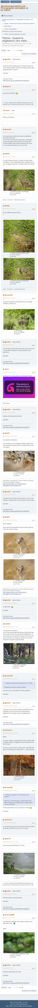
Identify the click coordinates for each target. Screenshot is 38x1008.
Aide (11, 1002)
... (15, 50)
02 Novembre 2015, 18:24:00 (10, 603)
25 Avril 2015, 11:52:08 (9, 208)
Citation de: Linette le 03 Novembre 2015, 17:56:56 (19, 683)
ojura (7, 369)
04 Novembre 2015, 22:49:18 (10, 678)
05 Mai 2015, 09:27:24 (8, 345)
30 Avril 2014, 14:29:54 (8, 113)
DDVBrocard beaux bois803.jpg (19, 281)
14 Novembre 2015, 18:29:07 (11, 733)
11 (16, 50)
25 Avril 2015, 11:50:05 (9, 156)
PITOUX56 (13, 31)
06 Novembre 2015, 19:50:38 (10, 705)
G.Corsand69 (9, 915)
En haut (4, 987)
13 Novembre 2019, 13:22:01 (10, 894)
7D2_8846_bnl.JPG (20, 554)
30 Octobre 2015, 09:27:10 (9, 494)
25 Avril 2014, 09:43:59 (8, 89)
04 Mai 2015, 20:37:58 (9, 298)
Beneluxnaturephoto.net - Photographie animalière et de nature (14, 8)
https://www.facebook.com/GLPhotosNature (15, 484)
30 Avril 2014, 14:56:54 (8, 132)
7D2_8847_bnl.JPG (20, 580)
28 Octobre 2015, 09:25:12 (9, 412)
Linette (7, 624)
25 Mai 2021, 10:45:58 (9, 917)
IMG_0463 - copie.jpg (20, 665)
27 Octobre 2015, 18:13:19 (9, 372)
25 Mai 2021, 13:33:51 (8, 968)
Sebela (7, 154)
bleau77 (8, 86)
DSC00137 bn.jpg (20, 875)
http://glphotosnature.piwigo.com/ (12, 485)
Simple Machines (24, 1004)
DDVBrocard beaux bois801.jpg (19, 253)
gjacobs (8, 59)
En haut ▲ (25, 1002)
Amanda (8, 129)
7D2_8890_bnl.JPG (20, 472)
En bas (3, 50)
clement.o (8, 730)
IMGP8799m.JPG (19, 776)
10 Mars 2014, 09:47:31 (8, 62)
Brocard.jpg (18, 330)
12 (18, 50)
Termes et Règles (17, 1002)
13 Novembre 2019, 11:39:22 (11, 841)
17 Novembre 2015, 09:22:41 (10, 822)
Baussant (19, 31)
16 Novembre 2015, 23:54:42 (10, 790)
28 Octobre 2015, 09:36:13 (10, 436)
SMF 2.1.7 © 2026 (14, 1004)
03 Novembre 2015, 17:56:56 (11, 626)
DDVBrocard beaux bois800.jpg (19, 191)
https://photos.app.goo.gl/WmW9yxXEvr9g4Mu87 (16, 80)
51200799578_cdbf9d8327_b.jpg (20, 954)
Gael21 (7, 433)
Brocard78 (8, 295)
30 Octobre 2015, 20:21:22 (10, 520)
